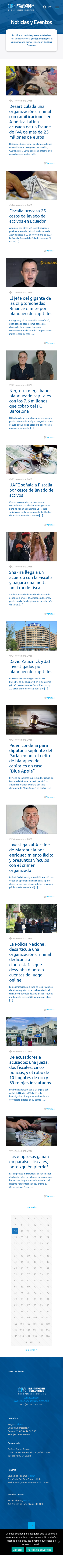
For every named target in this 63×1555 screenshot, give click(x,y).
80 (22, 1299)
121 (25, 1342)
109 (15, 1330)
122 (31, 1342)
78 (48, 1293)
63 (28, 1280)
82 (35, 1299)
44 (22, 1262)
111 (28, 1330)
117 (28, 1336)
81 (28, 1299)
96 (48, 1311)
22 (35, 1237)
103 (15, 1323)
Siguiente (30, 1350)
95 (41, 1311)
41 (41, 1255)
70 (35, 1286)
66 (48, 1280)
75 (28, 1293)
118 (35, 1336)
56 (22, 1274)
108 (48, 1323)
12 (48, 1224)
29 (41, 1243)
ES (49, 7)
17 (41, 1231)
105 (28, 1323)
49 (15, 1268)
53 (41, 1268)
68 (22, 1286)
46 (35, 1262)
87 (28, 1305)
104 (22, 1323)
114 (48, 1330)
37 (15, 1255)
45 (28, 1262)
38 (22, 1255)
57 (28, 1274)
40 (35, 1255)
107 (41, 1323)
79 (15, 1299)
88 (35, 1305)
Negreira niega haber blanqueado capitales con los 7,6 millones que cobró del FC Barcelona (30, 401)
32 (22, 1249)
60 (48, 1274)
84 (48, 1299)
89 (41, 1305)
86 (22, 1305)
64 (35, 1280)
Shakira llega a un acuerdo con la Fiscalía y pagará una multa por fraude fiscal (31, 580)
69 (28, 1286)
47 (41, 1262)
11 (41, 1224)
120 (48, 1336)
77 (41, 1293)
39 (28, 1255)
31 (15, 1249)
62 (22, 1280)
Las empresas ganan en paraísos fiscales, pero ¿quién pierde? (29, 1161)
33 (28, 1249)
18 (48, 1231)
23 (41, 1237)
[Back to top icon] (31, 1525)
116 (22, 1336)
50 (22, 1268)
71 (41, 1286)
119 (41, 1336)
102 (48, 1317)
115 (15, 1336)
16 (35, 1231)
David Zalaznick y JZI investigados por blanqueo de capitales (30, 666)
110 (22, 1330)
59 (41, 1274)
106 (35, 1323)
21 (28, 1237)
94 (35, 1311)
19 (15, 1237)
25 (15, 1243)
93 (28, 1311)
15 (28, 1231)
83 (41, 1299)
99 (28, 1317)
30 (48, 1243)
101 (41, 1317)
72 (48, 1286)
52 (35, 1268)
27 (28, 1243)
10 (35, 1224)
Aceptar (17, 1549)
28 (35, 1243)
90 (48, 1305)
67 (15, 1286)
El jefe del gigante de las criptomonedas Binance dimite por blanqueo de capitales (30, 306)
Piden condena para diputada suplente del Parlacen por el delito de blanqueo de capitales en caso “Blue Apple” (30, 758)
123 (38, 1342)
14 (22, 1231)
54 (48, 1268)
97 (15, 1317)
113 (41, 1330)
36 (48, 1249)
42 (48, 1255)
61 (15, 1280)
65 (41, 1280)
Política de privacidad (39, 1549)
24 (48, 1237)
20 (22, 1237)
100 (35, 1317)
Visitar (20, 1424)
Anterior (32, 1207)
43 (15, 1262)
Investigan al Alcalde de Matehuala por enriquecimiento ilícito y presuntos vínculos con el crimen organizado (31, 857)
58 (35, 1274)
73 (15, 1293)
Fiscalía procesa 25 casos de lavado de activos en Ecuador (27, 216)
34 (35, 1249)
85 (15, 1305)
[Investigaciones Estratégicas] (21, 10)
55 (15, 1274)
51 (28, 1268)
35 (41, 1249)
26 (22, 1243)
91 (15, 1311)
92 (22, 1311)
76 (35, 1293)
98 (22, 1317)
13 (15, 1231)
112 (35, 1330)
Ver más (50, 163)
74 (22, 1293)
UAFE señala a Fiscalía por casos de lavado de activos (31, 490)
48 (48, 1262)
